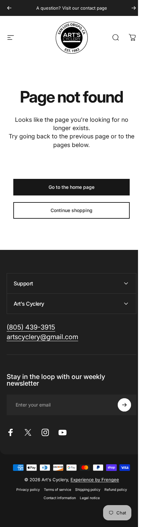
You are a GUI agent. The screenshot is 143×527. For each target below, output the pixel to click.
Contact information (57, 498)
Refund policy (113, 490)
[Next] (133, 8)
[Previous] (9, 8)
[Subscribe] (119, 405)
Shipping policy (85, 490)
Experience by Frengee (92, 479)
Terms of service (55, 490)
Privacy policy (25, 490)
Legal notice (87, 498)
